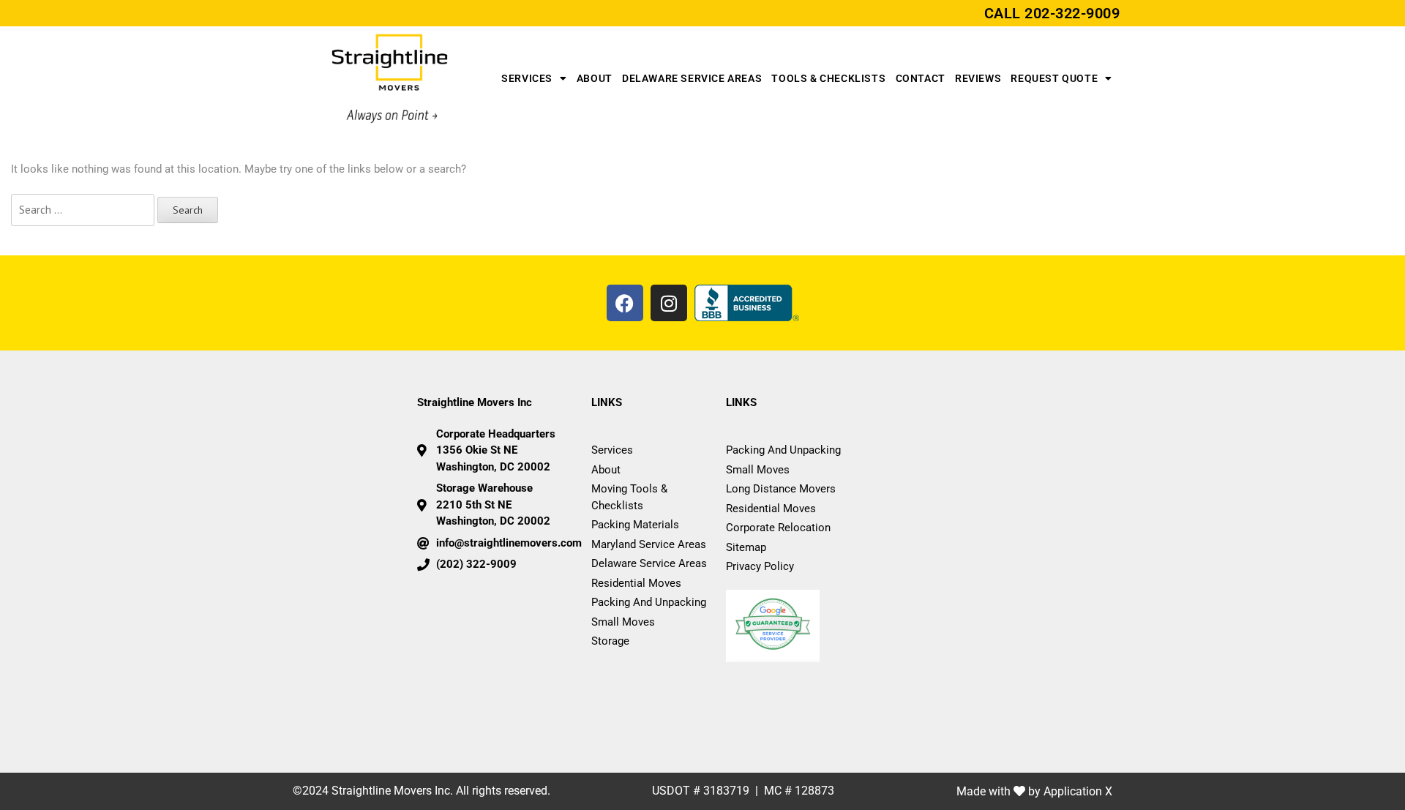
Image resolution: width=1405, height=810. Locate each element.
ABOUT (594, 78)
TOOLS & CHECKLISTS (828, 78)
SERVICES (526, 78)
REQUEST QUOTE (1054, 78)
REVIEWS (978, 78)
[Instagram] (669, 303)
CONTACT (920, 78)
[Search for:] (82, 210)
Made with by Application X (1034, 791)
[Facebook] (625, 303)
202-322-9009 (1072, 13)
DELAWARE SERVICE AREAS (692, 78)
